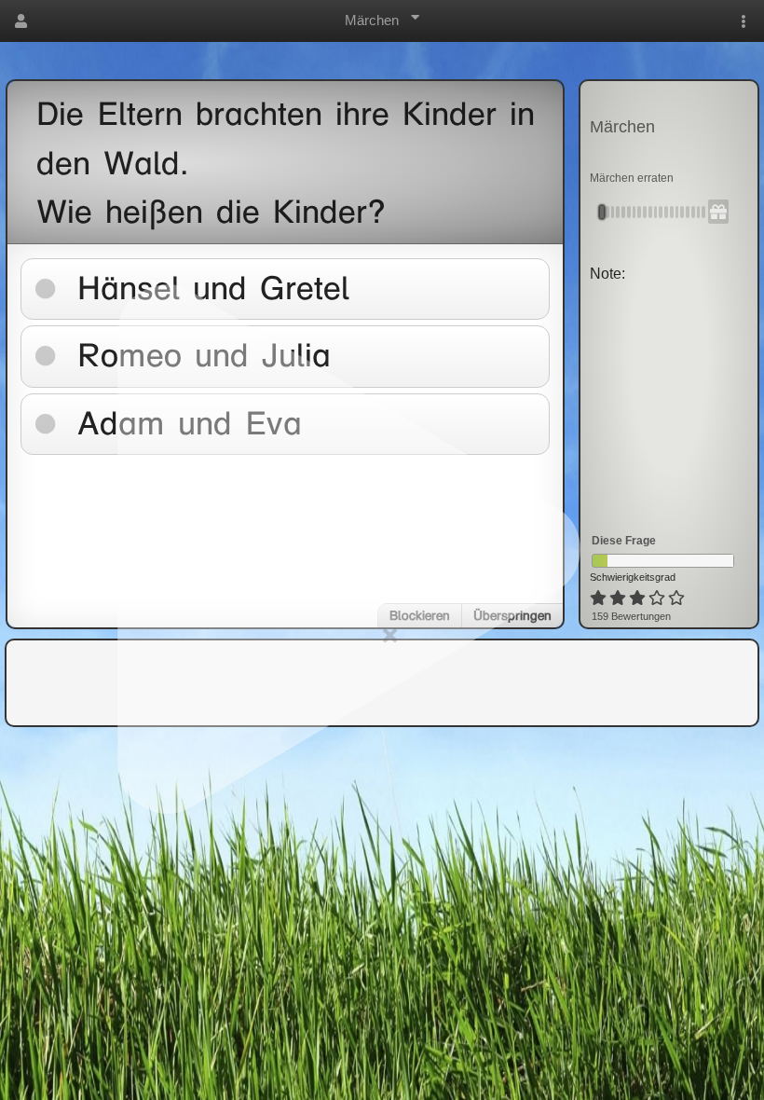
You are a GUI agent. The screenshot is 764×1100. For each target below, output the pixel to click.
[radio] (598, 598)
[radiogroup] (639, 598)
